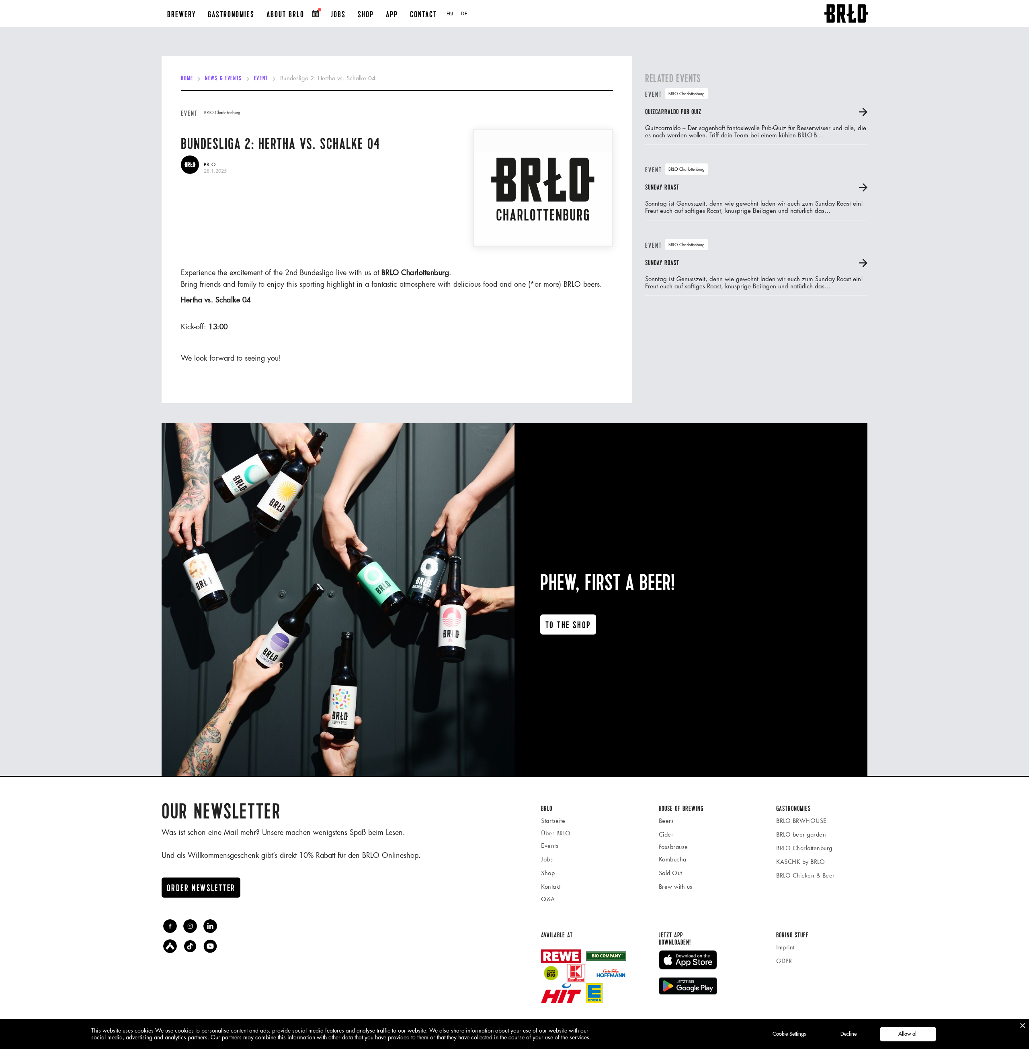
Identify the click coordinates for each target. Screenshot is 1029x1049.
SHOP (366, 14)
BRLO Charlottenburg (804, 848)
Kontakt (551, 886)
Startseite (553, 820)
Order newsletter (201, 888)
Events (549, 845)
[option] (464, 13)
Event (261, 79)
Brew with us (676, 886)
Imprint (785, 947)
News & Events (223, 79)
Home (187, 79)
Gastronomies (231, 14)
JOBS (338, 14)
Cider (666, 834)
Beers (666, 820)
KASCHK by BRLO (800, 861)
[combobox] (450, 13)
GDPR (784, 961)
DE (464, 13)
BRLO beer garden (801, 834)
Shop (548, 873)
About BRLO (285, 14)
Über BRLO (556, 833)
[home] (846, 13)
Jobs (547, 859)
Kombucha (673, 859)
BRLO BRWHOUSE (801, 820)
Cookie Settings (789, 1034)
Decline (848, 1034)
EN (450, 13)
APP (392, 14)
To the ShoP (568, 625)
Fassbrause (673, 847)
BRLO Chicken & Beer (805, 875)
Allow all (908, 1034)
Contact (423, 14)
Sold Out (670, 873)
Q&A (548, 899)
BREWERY (181, 14)
